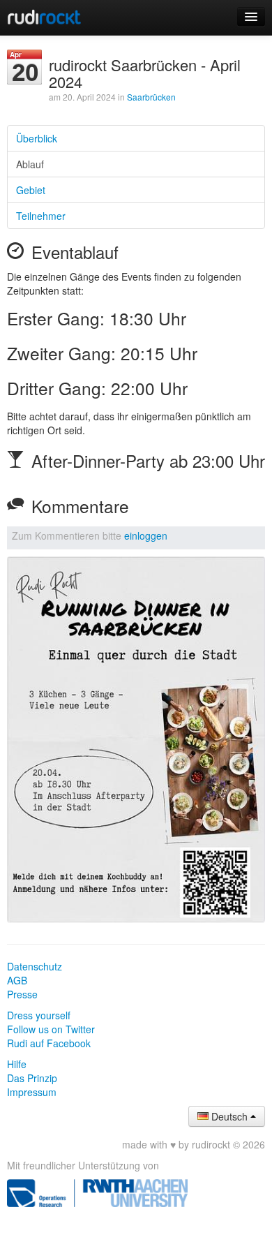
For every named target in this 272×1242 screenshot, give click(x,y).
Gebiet (30, 190)
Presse (22, 994)
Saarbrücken (151, 97)
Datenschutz (34, 966)
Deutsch (229, 1116)
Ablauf (30, 164)
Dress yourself (38, 1015)
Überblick (36, 138)
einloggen (145, 535)
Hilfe (17, 1064)
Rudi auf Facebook (49, 1043)
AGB (17, 980)
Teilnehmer (41, 216)
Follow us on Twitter (51, 1029)
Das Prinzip (32, 1078)
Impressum (31, 1092)
